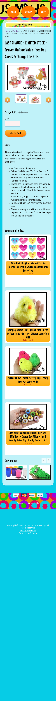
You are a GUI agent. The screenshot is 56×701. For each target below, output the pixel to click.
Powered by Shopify (28, 533)
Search (21, 503)
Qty (7, 119)
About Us (33, 503)
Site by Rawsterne (28, 531)
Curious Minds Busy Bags (34, 525)
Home (7, 31)
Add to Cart (15, 133)
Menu (13, 12)
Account (28, 12)
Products (16, 31)
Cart (43, 12)
